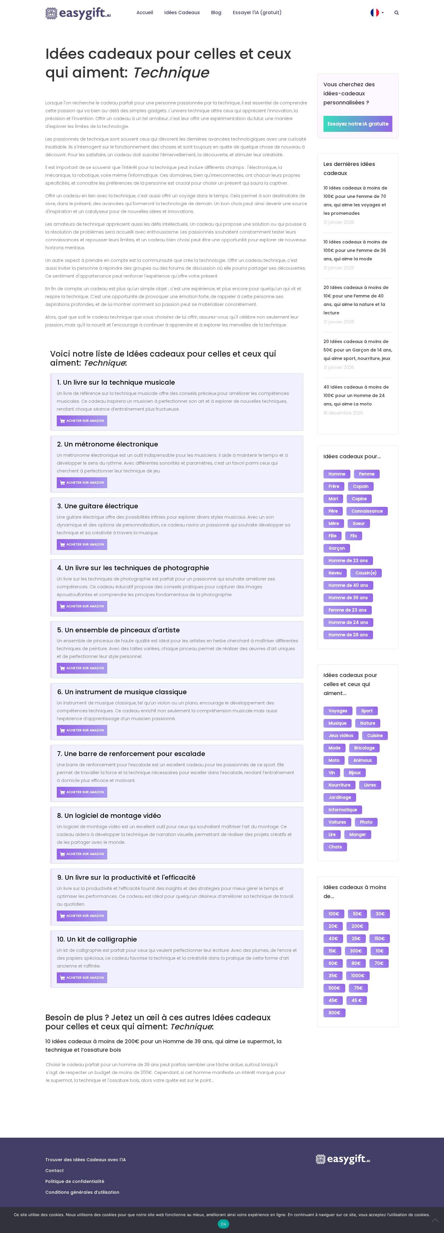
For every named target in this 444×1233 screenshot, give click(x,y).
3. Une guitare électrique (97, 506)
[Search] (397, 13)
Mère (334, 523)
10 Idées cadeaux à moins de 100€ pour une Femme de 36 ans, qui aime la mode (355, 250)
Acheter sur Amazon (85, 420)
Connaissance (367, 511)
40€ (333, 939)
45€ (333, 1000)
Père (333, 511)
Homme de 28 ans (348, 635)
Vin (332, 773)
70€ (379, 963)
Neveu (335, 573)
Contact (54, 1171)
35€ (333, 976)
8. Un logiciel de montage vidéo (109, 815)
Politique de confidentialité (74, 1181)
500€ (334, 988)
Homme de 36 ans (348, 598)
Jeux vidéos (341, 736)
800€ (334, 1013)
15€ (332, 951)
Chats (335, 847)
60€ (333, 963)
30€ (380, 914)
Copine (359, 499)
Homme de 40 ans (348, 585)
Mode (334, 748)
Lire (332, 834)
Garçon (337, 548)
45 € (357, 1000)
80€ (356, 963)
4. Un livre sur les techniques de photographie (133, 568)
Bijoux (355, 773)
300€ (356, 951)
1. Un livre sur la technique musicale (116, 382)
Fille (332, 536)
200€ (357, 926)
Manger (357, 834)
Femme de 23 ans (348, 610)
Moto (334, 760)
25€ (356, 939)
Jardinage (340, 797)
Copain (360, 486)
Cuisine (375, 736)
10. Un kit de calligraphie (97, 939)
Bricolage (364, 748)
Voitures (337, 822)
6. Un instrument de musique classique (122, 692)
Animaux (362, 760)
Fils (353, 536)
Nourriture (339, 785)
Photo (366, 822)
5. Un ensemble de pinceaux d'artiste (118, 630)
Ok (223, 1224)
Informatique (343, 810)
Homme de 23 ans (348, 561)
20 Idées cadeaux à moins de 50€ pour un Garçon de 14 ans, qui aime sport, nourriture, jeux (357, 349)
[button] (378, 12)
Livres (370, 785)
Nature (367, 723)
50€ (357, 914)
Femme (367, 474)
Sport (367, 711)
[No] (436, 1220)
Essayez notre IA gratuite (358, 123)
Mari (333, 499)
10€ (380, 951)
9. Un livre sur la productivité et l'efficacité (126, 877)
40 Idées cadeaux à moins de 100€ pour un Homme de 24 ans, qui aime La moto (356, 395)
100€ (334, 914)
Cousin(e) (366, 573)
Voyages (338, 711)
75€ (358, 988)
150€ (380, 939)
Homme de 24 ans (348, 622)
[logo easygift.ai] (78, 13)
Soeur (359, 523)
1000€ (358, 976)
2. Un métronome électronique (107, 444)
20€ (333, 926)
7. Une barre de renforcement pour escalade (131, 753)
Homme (337, 474)
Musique (337, 723)
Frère (334, 486)
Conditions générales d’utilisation (82, 1192)
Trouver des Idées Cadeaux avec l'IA (85, 1160)
